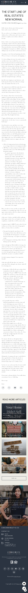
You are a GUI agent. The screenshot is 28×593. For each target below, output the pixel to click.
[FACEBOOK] (4, 568)
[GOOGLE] (23, 568)
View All (14, 478)
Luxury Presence (17, 576)
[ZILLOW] (14, 572)
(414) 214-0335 (7, 539)
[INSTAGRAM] (8, 568)
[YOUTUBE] (15, 568)
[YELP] (19, 568)
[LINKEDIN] (12, 568)
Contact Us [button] (14, 517)
